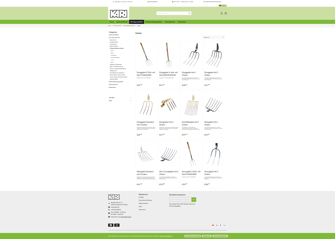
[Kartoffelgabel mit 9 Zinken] (191, 105)
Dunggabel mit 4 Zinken (189, 73)
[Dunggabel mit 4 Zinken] (191, 55)
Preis (110, 100)
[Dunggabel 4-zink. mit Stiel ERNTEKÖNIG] (169, 55)
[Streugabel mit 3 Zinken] (214, 154)
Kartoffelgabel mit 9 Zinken (190, 123)
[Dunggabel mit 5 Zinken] (214, 55)
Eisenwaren (113, 40)
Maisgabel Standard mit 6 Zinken (145, 172)
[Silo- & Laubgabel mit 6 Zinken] (169, 154)
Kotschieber (113, 55)
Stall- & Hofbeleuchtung (116, 66)
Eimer (112, 50)
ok (194, 199)
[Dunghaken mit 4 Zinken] (169, 105)
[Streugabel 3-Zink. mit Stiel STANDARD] (191, 154)
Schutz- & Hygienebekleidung (118, 68)
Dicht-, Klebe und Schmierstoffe (118, 77)
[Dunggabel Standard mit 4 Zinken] (146, 105)
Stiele (112, 62)
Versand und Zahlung (145, 200)
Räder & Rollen (114, 46)
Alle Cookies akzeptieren (220, 236)
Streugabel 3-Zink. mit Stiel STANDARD (191, 172)
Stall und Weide (113, 34)
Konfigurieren (206, 236)
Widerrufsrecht (143, 203)
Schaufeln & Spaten (115, 57)
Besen (112, 53)
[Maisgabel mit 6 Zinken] (214, 105)
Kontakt (141, 197)
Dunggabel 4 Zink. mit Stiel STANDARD (146, 73)
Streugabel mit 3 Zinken (211, 172)
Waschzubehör (114, 79)
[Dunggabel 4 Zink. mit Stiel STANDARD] (146, 55)
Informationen (113, 84)
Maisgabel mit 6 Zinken (211, 123)
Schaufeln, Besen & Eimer (117, 48)
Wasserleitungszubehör (116, 81)
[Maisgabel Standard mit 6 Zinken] (146, 154)
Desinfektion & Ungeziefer (117, 73)
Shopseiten (112, 87)
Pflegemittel (113, 70)
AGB (140, 206)
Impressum (142, 209)
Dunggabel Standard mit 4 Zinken (145, 123)
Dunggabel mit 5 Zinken (211, 73)
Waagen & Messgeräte (116, 64)
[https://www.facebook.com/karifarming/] (110, 225)
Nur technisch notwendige (192, 236)
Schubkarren (113, 44)
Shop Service (143, 194)
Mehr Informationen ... (166, 236)
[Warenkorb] (226, 13)
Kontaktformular (126, 217)
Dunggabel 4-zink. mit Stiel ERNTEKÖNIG (168, 73)
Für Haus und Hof (114, 37)
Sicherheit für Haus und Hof (117, 75)
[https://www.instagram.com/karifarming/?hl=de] (117, 225)
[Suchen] (189, 13)
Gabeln (112, 60)
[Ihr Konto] (222, 13)
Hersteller (112, 97)
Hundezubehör (114, 42)
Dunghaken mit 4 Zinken (166, 123)
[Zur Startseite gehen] (118, 14)
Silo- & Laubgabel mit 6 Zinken (168, 172)
